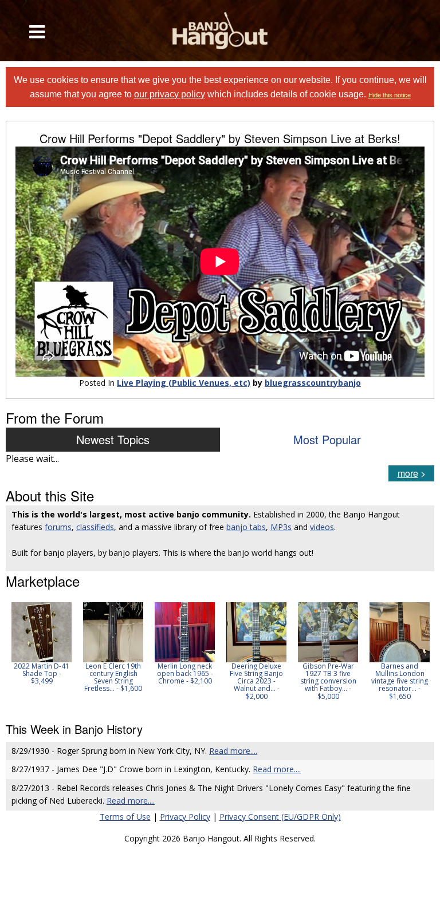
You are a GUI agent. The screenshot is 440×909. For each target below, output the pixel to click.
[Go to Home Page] (220, 30)
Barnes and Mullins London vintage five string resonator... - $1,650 (399, 681)
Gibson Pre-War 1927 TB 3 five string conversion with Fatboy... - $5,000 (328, 681)
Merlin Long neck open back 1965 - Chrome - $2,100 (185, 673)
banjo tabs (246, 526)
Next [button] (418, 655)
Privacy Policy (185, 816)
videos (322, 526)
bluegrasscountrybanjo (313, 382)
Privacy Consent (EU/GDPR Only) (280, 816)
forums (58, 526)
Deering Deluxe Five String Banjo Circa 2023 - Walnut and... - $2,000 (256, 681)
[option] (41, 643)
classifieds (95, 526)
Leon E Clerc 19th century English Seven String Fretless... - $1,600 (113, 677)
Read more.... (233, 750)
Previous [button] (11, 655)
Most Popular (327, 439)
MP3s (281, 526)
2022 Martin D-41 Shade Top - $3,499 (41, 673)
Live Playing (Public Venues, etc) (183, 382)
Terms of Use (125, 816)
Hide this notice (389, 95)
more (408, 473)
